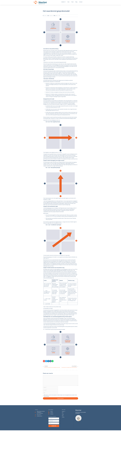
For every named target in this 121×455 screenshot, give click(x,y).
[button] (44, 361)
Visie (68, 1)
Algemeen (56, 15)
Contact (80, 1)
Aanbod (63, 1)
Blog (76, 1)
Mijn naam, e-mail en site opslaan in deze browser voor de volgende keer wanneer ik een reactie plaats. (60, 395)
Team (72, 1)
